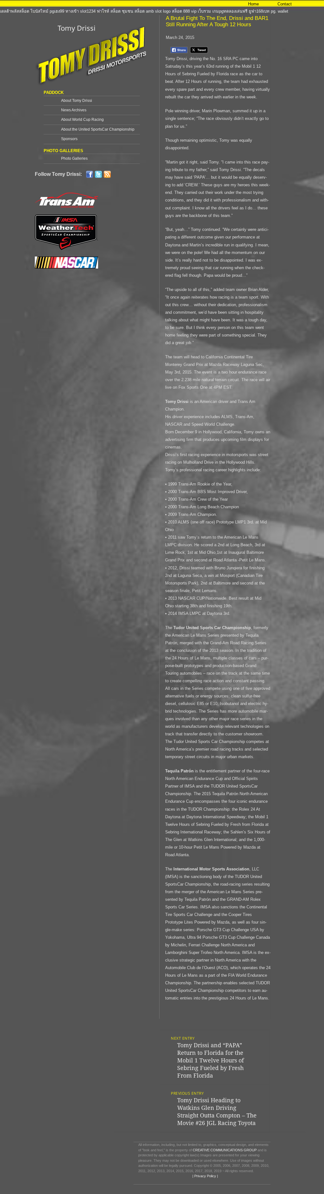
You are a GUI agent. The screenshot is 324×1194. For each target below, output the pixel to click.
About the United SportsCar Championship (97, 129)
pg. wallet (279, 11)
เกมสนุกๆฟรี (214, 3)
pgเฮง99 (57, 11)
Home (253, 4)
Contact (284, 4)
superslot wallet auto (296, 3)
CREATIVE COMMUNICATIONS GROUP (225, 1150)
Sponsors (69, 139)
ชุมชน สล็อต (133, 11)
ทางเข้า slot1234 (80, 11)
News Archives (73, 110)
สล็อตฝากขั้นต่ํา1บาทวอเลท (110, 3)
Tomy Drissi (77, 28)
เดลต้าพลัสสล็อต (14, 11)
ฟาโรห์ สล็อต (109, 11)
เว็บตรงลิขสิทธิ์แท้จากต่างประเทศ (55, 3)
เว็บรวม (204, 11)
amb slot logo (158, 11)
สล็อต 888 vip (184, 11)
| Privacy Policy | (204, 1176)
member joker (12, 3)
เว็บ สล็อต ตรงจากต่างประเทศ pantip (169, 3)
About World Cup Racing (82, 119)
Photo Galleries (74, 158)
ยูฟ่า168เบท (259, 11)
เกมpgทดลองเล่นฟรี (229, 11)
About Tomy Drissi (76, 100)
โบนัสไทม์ (39, 11)
